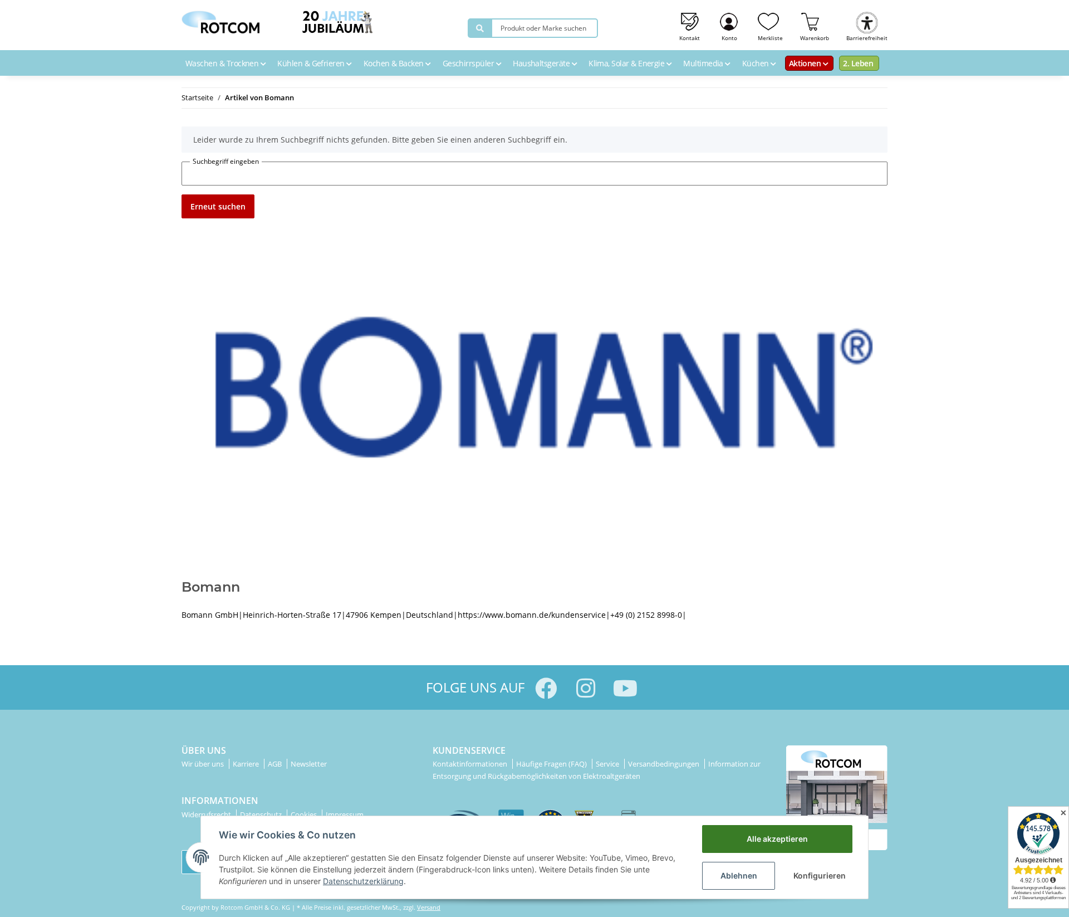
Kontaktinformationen (471, 764)
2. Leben (858, 63)
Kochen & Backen (394, 63)
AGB (275, 764)
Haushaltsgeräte (542, 63)
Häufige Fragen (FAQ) (552, 764)
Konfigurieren (819, 875)
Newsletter (309, 764)
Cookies (304, 814)
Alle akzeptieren (777, 838)
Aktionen (806, 63)
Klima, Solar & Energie (627, 63)
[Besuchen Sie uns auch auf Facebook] (546, 688)
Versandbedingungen (664, 764)
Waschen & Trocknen (223, 63)
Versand (428, 907)
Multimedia (704, 63)
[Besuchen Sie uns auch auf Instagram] (585, 688)
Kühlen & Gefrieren (311, 63)
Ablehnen (738, 875)
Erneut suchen (218, 206)
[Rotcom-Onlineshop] (220, 19)
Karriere (247, 764)
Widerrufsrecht (207, 814)
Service (608, 764)
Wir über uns (203, 764)
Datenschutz (261, 814)
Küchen (756, 63)
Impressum (345, 814)
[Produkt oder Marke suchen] (480, 28)
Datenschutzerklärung (363, 881)
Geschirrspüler (469, 63)
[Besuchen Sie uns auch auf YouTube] (625, 688)
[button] (729, 25)
